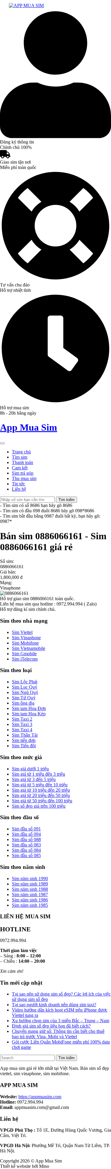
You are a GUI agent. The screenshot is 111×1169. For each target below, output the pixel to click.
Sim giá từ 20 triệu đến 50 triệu (41, 795)
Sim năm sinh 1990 (30, 878)
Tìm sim (19, 457)
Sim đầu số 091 (26, 828)
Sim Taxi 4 (22, 729)
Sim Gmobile (24, 653)
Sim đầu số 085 (26, 855)
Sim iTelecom (25, 658)
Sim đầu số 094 (26, 834)
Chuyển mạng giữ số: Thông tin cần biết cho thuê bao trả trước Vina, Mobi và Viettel (58, 1034)
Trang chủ (21, 451)
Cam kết (20, 467)
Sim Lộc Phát (24, 681)
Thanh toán (22, 462)
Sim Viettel (22, 632)
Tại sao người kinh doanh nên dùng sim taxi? (54, 1004)
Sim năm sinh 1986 (30, 899)
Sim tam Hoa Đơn (29, 708)
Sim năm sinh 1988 (30, 889)
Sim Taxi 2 (22, 719)
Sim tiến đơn (24, 740)
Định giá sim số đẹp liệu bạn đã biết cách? (51, 1025)
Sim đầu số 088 (26, 839)
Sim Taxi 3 (22, 724)
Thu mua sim (24, 478)
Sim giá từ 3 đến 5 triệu (34, 779)
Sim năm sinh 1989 (30, 883)
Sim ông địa (23, 703)
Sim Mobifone (25, 642)
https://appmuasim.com (39, 1096)
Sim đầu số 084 (26, 850)
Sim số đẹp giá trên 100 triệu (38, 806)
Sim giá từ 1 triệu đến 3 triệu (38, 774)
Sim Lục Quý (24, 687)
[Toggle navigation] (2, 443)
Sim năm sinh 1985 (30, 905)
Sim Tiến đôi (24, 745)
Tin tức (18, 483)
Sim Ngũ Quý (25, 692)
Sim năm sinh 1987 (30, 894)
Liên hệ (19, 489)
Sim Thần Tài (25, 735)
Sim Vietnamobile (28, 648)
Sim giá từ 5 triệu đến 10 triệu (39, 784)
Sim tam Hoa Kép (29, 713)
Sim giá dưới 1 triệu (30, 768)
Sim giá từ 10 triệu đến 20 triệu (41, 790)
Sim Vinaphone (26, 637)
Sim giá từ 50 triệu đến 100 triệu (42, 800)
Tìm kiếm (66, 499)
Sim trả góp (22, 473)
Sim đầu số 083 (26, 844)
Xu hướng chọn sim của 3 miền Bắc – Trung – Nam (60, 1020)
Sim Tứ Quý (24, 697)
